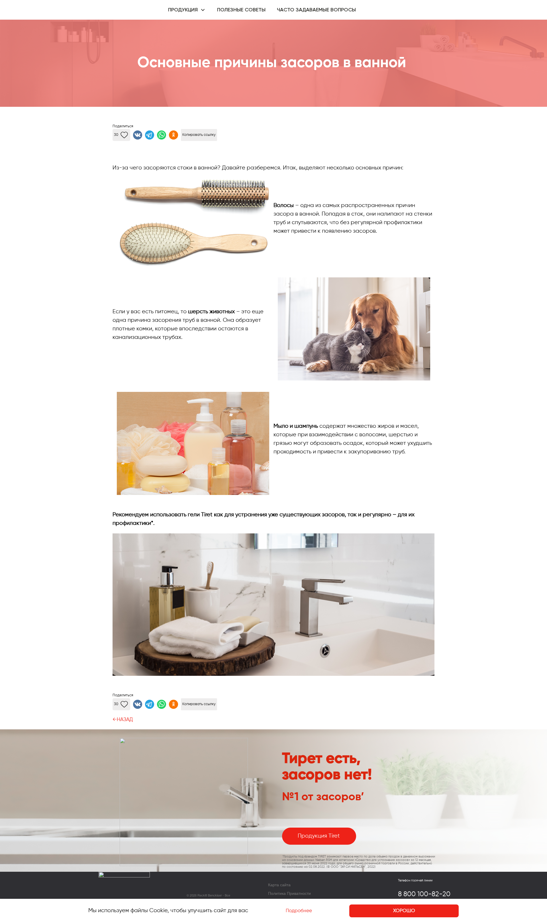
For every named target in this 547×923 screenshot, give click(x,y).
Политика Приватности (289, 893)
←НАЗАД (123, 719)
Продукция (183, 10)
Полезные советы (241, 10)
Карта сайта (279, 884)
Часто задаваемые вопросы (316, 10)
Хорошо (404, 910)
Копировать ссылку (199, 135)
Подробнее (299, 910)
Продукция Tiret (319, 836)
